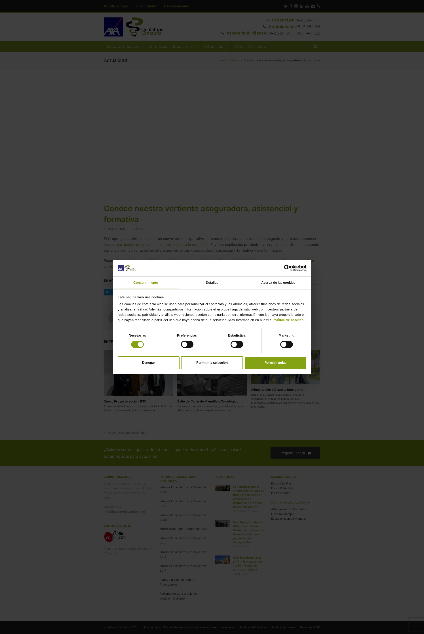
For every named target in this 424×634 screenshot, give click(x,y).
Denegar (148, 362)
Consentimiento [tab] (145, 282)
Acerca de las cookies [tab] (278, 282)
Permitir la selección (212, 362)
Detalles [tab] (212, 282)
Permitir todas (275, 362)
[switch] (187, 344)
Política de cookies (287, 320)
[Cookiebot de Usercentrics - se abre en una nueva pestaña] (287, 268)
